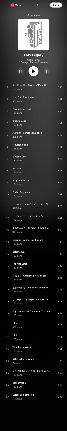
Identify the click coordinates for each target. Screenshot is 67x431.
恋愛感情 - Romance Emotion (27, 133)
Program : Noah (20, 180)
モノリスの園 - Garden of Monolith (29, 85)
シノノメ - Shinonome (23, 97)
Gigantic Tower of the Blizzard (27, 240)
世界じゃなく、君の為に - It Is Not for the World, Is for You (31, 228)
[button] (20, 71)
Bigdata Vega (19, 121)
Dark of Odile (19, 383)
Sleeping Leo (19, 156)
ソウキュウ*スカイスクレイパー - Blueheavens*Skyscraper (31, 204)
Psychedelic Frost (21, 109)
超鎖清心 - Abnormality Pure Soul (29, 275)
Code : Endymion (21, 192)
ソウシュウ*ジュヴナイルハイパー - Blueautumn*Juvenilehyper (31, 216)
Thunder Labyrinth (21, 347)
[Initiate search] (38, 5)
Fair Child (17, 168)
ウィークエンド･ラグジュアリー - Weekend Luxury (31, 299)
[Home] (16, 5)
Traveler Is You (20, 145)
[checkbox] (60, 87)
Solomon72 (18, 252)
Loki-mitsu (35, 15)
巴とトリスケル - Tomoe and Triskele (31, 311)
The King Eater (19, 264)
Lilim (14, 323)
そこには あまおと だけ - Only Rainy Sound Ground (31, 371)
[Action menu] (46, 71)
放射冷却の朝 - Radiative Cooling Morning (31, 287)
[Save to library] (20, 71)
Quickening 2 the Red (23, 395)
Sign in (56, 5)
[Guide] (5, 5)
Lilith (14, 335)
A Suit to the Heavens (23, 359)
